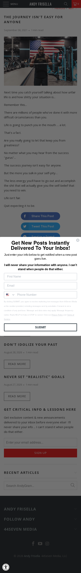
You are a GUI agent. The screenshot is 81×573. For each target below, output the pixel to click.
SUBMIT (40, 327)
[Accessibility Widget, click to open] (6, 567)
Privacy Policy (57, 315)
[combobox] (9, 294)
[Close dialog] (77, 240)
